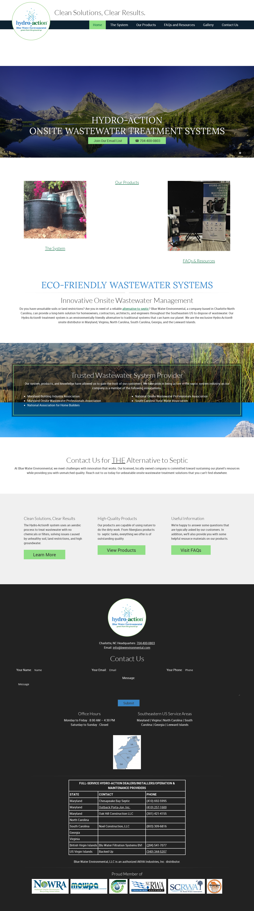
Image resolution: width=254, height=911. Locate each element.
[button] (235, 152)
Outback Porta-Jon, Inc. (114, 807)
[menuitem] (97, 24)
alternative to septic (135, 309)
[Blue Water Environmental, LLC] (31, 21)
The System (55, 248)
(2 (148, 845)
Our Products (127, 182)
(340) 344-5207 (157, 852)
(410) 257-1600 (157, 807)
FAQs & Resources (199, 260)
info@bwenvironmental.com (131, 648)
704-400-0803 (146, 643)
